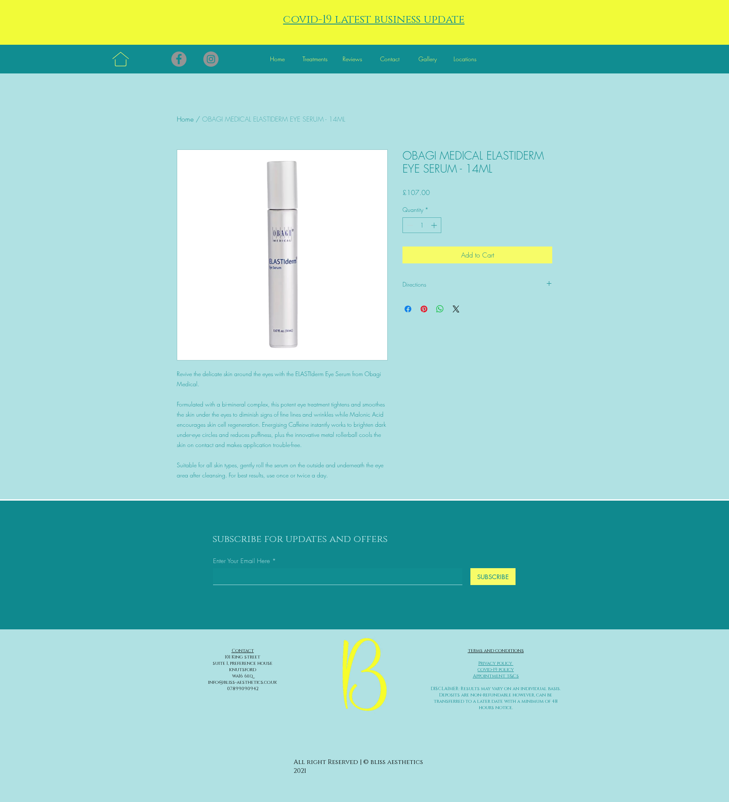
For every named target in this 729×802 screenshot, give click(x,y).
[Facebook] (178, 59)
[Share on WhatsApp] (440, 309)
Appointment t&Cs (496, 676)
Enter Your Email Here (241, 561)
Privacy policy (495, 663)
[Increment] (434, 225)
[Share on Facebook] (408, 309)
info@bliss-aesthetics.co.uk (242, 682)
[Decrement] (409, 225)
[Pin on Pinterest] (424, 309)
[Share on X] (456, 309)
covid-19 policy (496, 670)
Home (185, 119)
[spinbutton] (421, 225)
